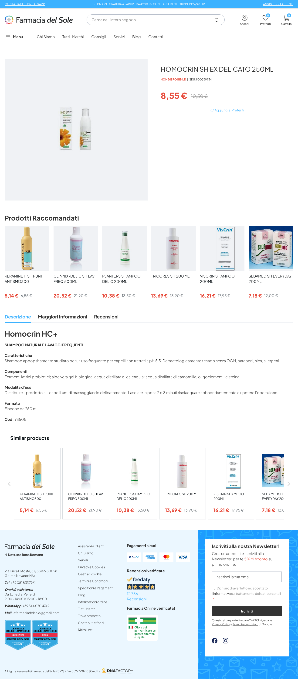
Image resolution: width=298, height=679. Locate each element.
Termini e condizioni (245, 624)
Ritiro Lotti (85, 630)
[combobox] (156, 19)
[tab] (18, 318)
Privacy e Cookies (91, 567)
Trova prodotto (89, 616)
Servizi (83, 560)
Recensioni (106, 316)
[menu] (149, 36)
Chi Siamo (85, 553)
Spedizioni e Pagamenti (95, 588)
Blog (81, 595)
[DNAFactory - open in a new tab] (117, 671)
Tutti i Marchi (87, 609)
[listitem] (37, 483)
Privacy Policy (221, 624)
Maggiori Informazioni (62, 316)
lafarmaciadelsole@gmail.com (36, 613)
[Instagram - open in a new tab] (223, 641)
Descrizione (18, 316)
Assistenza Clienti (91, 546)
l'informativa (221, 593)
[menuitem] (46, 36)
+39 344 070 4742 (36, 606)
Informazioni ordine (92, 602)
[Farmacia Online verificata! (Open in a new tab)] (142, 639)
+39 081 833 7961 (23, 582)
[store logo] (41, 19)
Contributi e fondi (91, 623)
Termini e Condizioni (93, 581)
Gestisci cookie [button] (90, 574)
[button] (218, 20)
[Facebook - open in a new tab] (214, 641)
